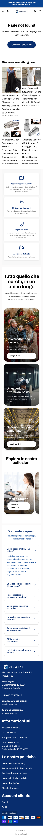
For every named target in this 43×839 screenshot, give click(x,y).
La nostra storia (9, 732)
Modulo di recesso (10, 788)
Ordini (5, 802)
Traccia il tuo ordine (11, 727)
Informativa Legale (10, 783)
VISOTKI (24, 830)
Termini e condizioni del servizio (17, 768)
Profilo (5, 807)
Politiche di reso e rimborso (14, 773)
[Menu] (2, 11)
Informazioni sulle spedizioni (15, 778)
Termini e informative (21, 834)
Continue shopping (21, 44)
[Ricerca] (8, 11)
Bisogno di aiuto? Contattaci (15, 737)
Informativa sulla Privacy (13, 763)
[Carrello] (40, 11)
